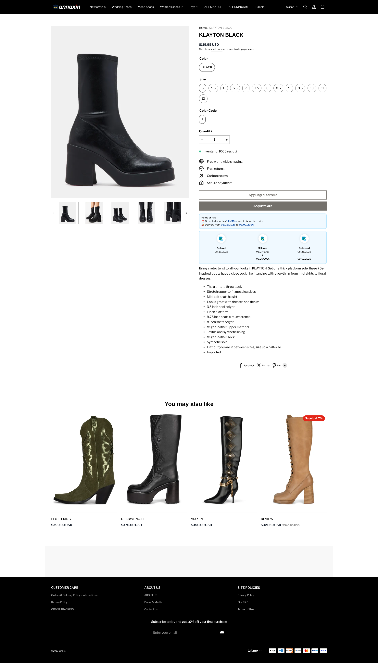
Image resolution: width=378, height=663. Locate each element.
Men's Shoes (146, 6)
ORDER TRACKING (62, 609)
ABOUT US (150, 595)
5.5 (213, 88)
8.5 (278, 88)
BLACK (207, 67)
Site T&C (243, 602)
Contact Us (151, 609)
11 (322, 88)
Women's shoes (170, 6)
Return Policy (59, 602)
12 (203, 98)
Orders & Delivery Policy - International (74, 595)
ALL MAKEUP (213, 6)
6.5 (235, 88)
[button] (305, 7)
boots (216, 273)
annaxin (62, 651)
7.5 (256, 88)
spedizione (216, 49)
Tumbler (260, 6)
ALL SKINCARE (239, 6)
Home (203, 27)
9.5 (300, 88)
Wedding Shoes (122, 6)
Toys (192, 6)
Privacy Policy (246, 595)
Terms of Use (246, 609)
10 (312, 88)
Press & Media (153, 602)
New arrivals (98, 6)
